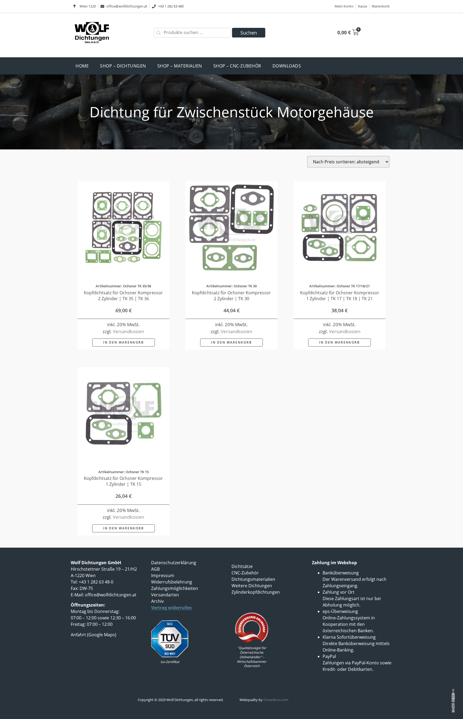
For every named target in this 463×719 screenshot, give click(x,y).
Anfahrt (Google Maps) (93, 635)
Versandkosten (128, 331)
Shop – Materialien (179, 66)
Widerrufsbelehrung (171, 582)
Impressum (162, 575)
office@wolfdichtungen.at (110, 595)
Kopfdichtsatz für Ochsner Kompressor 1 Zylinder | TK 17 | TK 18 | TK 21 (339, 296)
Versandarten (165, 595)
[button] (123, 342)
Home (82, 66)
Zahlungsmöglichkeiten (174, 588)
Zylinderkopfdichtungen (256, 592)
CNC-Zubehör (245, 573)
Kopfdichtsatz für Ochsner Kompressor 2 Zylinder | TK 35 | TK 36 (123, 296)
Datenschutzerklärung (173, 563)
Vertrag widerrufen (171, 608)
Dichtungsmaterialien (253, 579)
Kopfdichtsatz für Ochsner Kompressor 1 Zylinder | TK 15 (123, 481)
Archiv (157, 601)
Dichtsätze (242, 566)
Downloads (286, 66)
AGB (155, 569)
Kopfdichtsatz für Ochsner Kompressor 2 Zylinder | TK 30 (231, 296)
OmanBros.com (275, 699)
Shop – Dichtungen (123, 66)
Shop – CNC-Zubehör (237, 66)
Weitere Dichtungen (252, 586)
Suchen (248, 32)
